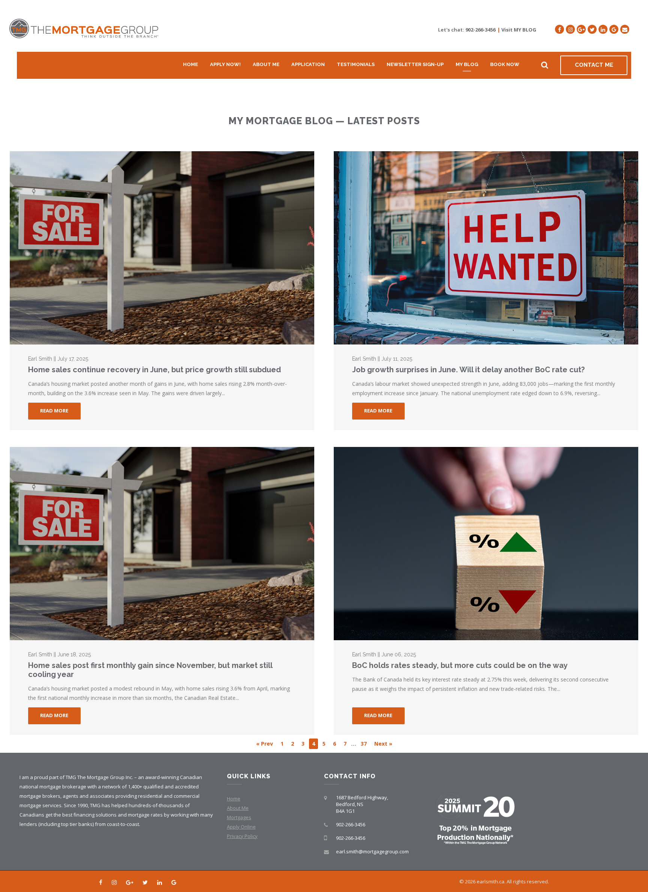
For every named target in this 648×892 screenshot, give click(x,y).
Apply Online (241, 826)
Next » (383, 743)
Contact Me (594, 65)
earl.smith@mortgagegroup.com (372, 851)
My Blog (467, 64)
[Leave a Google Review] (613, 29)
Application (308, 64)
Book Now (504, 64)
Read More (54, 410)
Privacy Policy (242, 836)
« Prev (264, 743)
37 (364, 743)
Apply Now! (225, 64)
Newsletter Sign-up (415, 64)
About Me (266, 64)
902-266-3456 (480, 29)
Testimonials (356, 64)
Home (190, 64)
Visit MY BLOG (518, 29)
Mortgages (239, 817)
